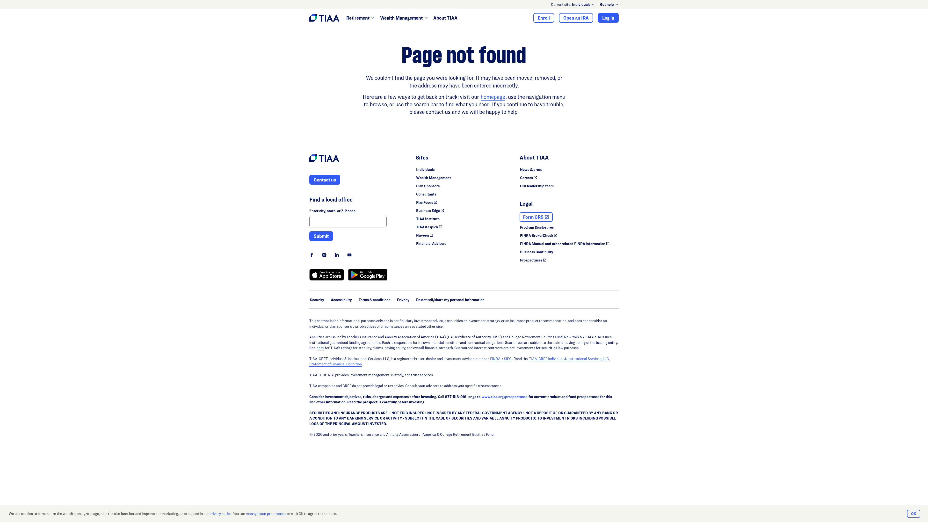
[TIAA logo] (324, 158)
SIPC (508, 358)
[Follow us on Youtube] (349, 255)
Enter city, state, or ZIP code (332, 211)
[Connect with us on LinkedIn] (336, 255)
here (320, 348)
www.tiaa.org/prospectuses (504, 396)
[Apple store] (326, 275)
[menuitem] (583, 4)
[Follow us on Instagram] (324, 255)
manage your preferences (266, 513)
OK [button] (913, 513)
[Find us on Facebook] (311, 255)
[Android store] (367, 275)
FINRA (495, 358)
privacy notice (221, 513)
